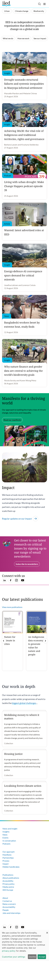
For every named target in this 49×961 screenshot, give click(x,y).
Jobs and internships (11, 913)
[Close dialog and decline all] (47, 931)
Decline (32, 956)
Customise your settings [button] (13, 956)
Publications (8, 875)
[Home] (6, 4)
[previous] (3, 640)
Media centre (8, 887)
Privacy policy (8, 884)
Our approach (9, 851)
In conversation (9, 840)
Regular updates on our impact (17, 518)
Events (5, 837)
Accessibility (8, 881)
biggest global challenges (24, 703)
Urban (7, 11)
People (6, 910)
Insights (6, 831)
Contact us (7, 901)
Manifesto (7, 855)
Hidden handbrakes (11, 867)
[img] (45, 640)
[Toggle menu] (44, 4)
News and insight (10, 828)
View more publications (12, 607)
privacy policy (8, 951)
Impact (6, 864)
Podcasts (6, 843)
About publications (11, 878)
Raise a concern (9, 904)
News (5, 834)
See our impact (40, 38)
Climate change (21, 11)
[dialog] (24, 945)
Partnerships (8, 858)
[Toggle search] (39, 4)
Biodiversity (39, 11)
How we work (23, 38)
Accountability (9, 907)
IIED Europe (8, 890)
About (5, 898)
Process (6, 861)
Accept (41, 956)
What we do (8, 38)
